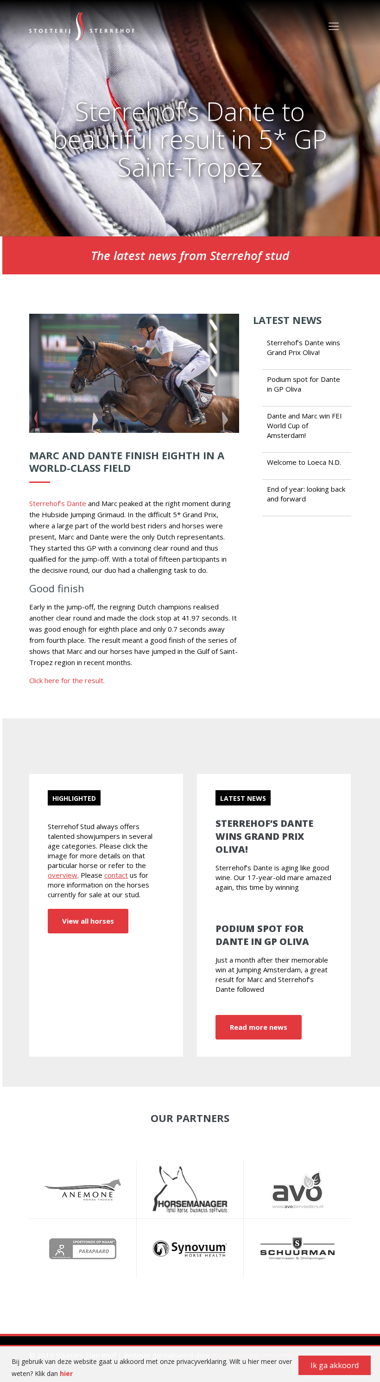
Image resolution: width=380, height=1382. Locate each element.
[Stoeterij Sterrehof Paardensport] (81, 25)
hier (66, 1373)
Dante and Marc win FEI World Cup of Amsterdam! (304, 425)
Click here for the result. (67, 680)
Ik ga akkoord (334, 1365)
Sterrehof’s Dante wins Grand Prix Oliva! (303, 347)
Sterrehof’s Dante (57, 503)
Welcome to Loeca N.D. (304, 462)
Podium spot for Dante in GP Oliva (262, 935)
